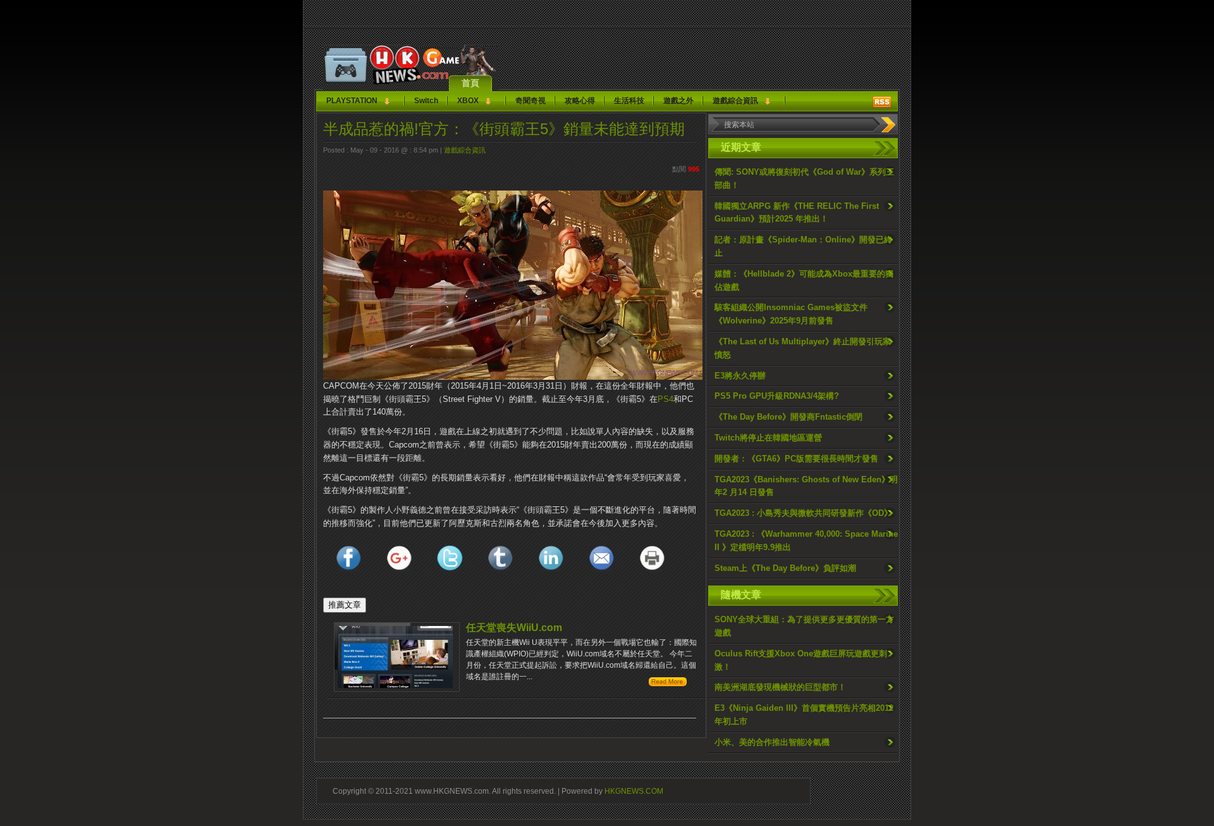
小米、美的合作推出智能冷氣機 (772, 742)
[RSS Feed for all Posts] (882, 102)
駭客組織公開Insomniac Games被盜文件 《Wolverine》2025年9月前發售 (791, 314)
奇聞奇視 (530, 100)
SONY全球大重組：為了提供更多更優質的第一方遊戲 (804, 626)
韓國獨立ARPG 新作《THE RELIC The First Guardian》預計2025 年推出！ (796, 212)
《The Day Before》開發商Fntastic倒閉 (788, 417)
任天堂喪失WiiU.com (514, 627)
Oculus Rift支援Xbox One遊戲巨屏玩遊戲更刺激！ (800, 660)
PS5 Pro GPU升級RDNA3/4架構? (776, 396)
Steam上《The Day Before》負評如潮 (785, 568)
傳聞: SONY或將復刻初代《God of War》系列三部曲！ (804, 178)
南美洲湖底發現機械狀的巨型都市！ (780, 687)
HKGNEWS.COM (633, 791)
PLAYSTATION (351, 100)
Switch (426, 100)
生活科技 (629, 100)
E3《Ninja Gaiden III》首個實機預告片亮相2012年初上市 (803, 714)
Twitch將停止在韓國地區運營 (768, 437)
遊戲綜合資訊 (735, 100)
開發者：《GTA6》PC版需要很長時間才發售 (796, 458)
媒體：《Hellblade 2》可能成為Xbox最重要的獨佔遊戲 (803, 280)
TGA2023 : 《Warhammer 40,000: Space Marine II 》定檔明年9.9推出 (806, 540)
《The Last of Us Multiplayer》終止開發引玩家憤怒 (802, 348)
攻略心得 (580, 100)
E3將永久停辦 (740, 375)
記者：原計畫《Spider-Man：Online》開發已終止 (803, 246)
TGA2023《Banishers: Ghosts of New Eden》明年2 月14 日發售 (806, 486)
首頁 (470, 83)
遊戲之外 (678, 100)
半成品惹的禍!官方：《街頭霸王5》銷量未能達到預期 (504, 128)
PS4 (665, 399)
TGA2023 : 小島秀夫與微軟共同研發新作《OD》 (803, 513)
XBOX (468, 100)
